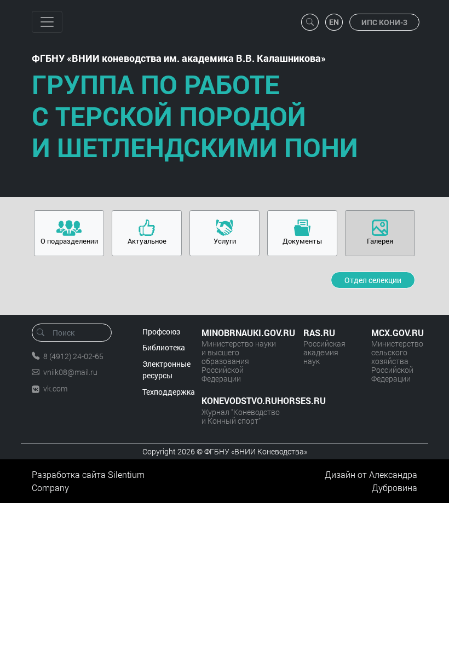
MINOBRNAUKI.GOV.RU (241, 332)
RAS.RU (319, 332)
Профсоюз (161, 331)
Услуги (225, 241)
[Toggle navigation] (47, 22)
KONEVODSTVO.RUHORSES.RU (241, 400)
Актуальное (147, 241)
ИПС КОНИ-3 (384, 22)
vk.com (55, 388)
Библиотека (163, 347)
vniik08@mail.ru (70, 372)
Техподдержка (168, 392)
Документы (302, 241)
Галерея (380, 241)
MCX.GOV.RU (394, 332)
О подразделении (69, 241)
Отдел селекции (372, 280)
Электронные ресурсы (166, 370)
